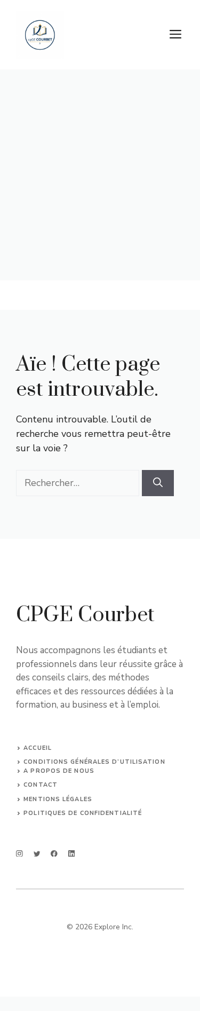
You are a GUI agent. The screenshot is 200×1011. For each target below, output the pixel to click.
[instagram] (19, 853)
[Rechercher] (158, 483)
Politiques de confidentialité (82, 813)
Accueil (37, 748)
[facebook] (54, 853)
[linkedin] (71, 853)
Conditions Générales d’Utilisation (94, 762)
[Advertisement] (100, 175)
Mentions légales (57, 799)
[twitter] (37, 853)
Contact (40, 785)
